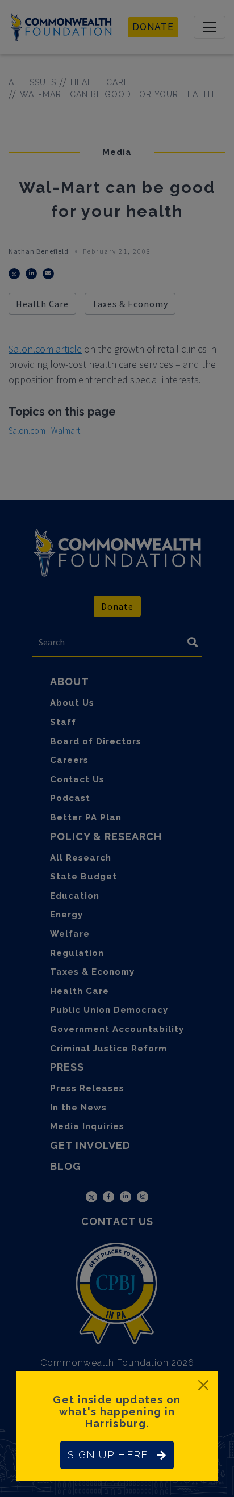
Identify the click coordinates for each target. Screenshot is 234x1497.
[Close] (203, 1385)
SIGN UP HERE (108, 1455)
